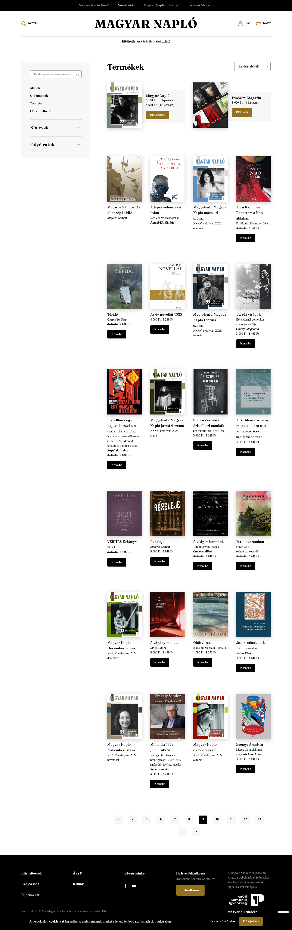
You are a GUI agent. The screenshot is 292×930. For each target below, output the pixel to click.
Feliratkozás (190, 890)
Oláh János (202, 642)
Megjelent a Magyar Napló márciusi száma (209, 212)
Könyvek (39, 127)
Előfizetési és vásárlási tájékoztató (146, 41)
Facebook (128, 886)
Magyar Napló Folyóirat (161, 5)
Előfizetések (157, 114)
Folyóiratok (42, 144)
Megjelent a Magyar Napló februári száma (209, 320)
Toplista (36, 103)
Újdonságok (39, 96)
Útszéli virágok (248, 314)
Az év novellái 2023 (166, 314)
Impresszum (30, 894)
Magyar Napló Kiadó (94, 5)
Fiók (248, 23)
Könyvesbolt (30, 884)
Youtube (136, 886)
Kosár (267, 23)
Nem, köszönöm (223, 921)
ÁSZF (77, 873)
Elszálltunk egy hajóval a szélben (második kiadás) (121, 425)
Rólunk (78, 884)
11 (233, 819)
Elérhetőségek (31, 873)
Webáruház (126, 5)
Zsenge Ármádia (249, 744)
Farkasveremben (250, 541)
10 (218, 819)
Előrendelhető (40, 111)
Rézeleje (157, 541)
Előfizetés (242, 112)
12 (247, 819)
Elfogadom (251, 921)
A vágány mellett (164, 642)
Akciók (35, 88)
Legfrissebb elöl (249, 66)
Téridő (112, 314)
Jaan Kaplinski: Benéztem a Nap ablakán (249, 212)
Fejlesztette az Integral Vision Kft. (86, 911)
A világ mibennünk (208, 541)
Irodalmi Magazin (200, 5)
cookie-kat (56, 921)
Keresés (32, 23)
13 (261, 819)
